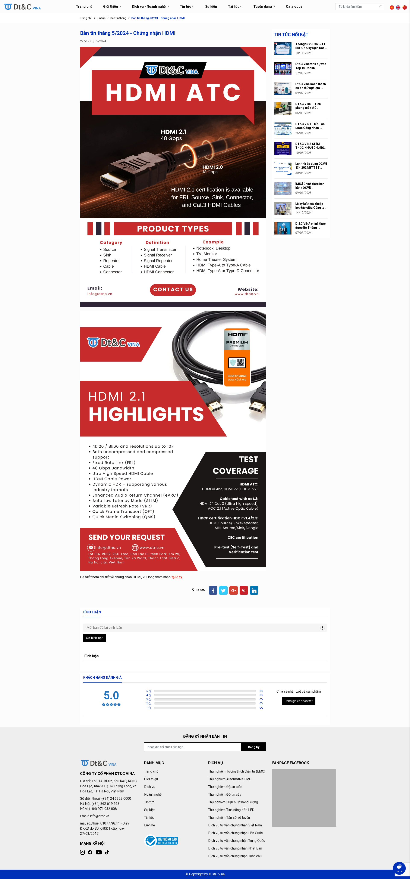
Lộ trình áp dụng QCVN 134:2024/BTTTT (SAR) (311, 166)
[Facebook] (213, 590)
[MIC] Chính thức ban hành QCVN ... (309, 185)
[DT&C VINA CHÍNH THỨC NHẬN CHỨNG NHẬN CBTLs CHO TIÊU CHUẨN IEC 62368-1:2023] (282, 148)
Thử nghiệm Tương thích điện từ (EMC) (236, 771)
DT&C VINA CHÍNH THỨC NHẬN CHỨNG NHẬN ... (309, 146)
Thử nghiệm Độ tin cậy (224, 794)
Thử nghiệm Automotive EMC (229, 779)
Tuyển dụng (262, 6)
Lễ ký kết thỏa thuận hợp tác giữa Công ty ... (311, 205)
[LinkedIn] (254, 590)
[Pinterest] (244, 590)
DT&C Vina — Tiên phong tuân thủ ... (308, 105)
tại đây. (177, 577)
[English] (397, 6)
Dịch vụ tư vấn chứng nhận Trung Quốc (236, 841)
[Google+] (233, 590)
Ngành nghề (152, 794)
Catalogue (294, 6)
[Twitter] (223, 590)
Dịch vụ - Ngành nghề (149, 6)
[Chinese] (403, 6)
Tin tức (185, 6)
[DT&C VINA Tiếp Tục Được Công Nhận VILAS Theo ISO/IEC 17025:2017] (282, 128)
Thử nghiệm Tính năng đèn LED (231, 810)
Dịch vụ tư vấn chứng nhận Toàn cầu (235, 856)
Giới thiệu (110, 6)
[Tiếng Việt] (391, 6)
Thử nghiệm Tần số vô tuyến (229, 818)
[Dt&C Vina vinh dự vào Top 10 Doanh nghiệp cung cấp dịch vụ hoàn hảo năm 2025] (282, 68)
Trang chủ (84, 6)
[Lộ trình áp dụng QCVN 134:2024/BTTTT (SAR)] (282, 168)
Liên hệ (149, 825)
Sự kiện (211, 6)
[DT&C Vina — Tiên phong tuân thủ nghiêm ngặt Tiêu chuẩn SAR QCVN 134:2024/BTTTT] (282, 108)
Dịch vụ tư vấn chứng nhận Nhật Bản (235, 848)
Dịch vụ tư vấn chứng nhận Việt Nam (235, 825)
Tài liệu (233, 6)
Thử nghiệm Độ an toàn (225, 787)
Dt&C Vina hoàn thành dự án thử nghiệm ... (310, 86)
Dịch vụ (149, 787)
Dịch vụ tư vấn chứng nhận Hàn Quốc (235, 833)
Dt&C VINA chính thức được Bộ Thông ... (310, 225)
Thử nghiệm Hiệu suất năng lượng (233, 802)
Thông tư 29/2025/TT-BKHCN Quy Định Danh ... (311, 46)
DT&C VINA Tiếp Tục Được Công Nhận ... (310, 126)
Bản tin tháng (118, 18)
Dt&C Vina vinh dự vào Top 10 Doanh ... (310, 65)
